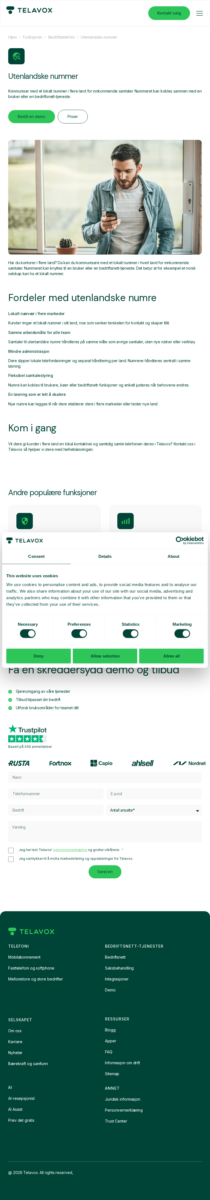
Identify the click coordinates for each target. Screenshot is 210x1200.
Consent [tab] (36, 556)
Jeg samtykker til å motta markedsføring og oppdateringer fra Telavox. (76, 858)
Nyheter (15, 1052)
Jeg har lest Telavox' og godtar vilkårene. (70, 850)
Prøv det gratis (21, 1120)
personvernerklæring (70, 850)
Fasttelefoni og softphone (31, 968)
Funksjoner (32, 37)
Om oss (14, 1030)
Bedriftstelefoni (61, 37)
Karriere (15, 1041)
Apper (110, 1041)
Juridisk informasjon (122, 1099)
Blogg (110, 1030)
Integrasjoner (117, 979)
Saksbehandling (119, 968)
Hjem (12, 37)
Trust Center (116, 1121)
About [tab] (174, 556)
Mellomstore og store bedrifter (35, 979)
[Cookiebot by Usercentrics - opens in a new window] (180, 540)
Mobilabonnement (24, 957)
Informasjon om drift (122, 1062)
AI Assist (15, 1109)
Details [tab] (105, 556)
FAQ (108, 1051)
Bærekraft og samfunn (28, 1063)
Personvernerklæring (124, 1110)
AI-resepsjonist (21, 1098)
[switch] (79, 633)
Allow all (171, 655)
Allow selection (105, 655)
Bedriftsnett (115, 957)
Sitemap (112, 1073)
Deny (38, 655)
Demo (110, 990)
